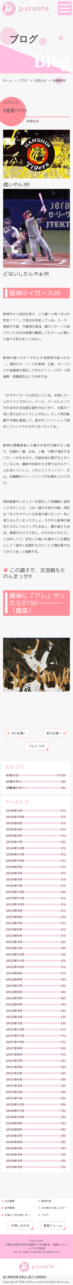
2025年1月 (14, 842)
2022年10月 (15, 967)
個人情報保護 (10, 1277)
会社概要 (10, 1201)
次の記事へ (19, 733)
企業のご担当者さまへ (17, 1215)
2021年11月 (15, 1036)
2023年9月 (14, 911)
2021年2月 (14, 1092)
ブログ (23, 80)
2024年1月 (14, 885)
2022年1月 (14, 1023)
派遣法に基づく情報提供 (33, 1277)
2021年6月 (14, 1067)
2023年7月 (14, 923)
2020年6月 (14, 1142)
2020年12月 (15, 1104)
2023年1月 (14, 948)
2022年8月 (14, 979)
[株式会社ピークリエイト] (25, 8)
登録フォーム (52, 1225)
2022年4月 (14, 1004)
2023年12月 (15, 892)
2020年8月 (14, 1129)
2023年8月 (14, 917)
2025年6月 (14, 823)
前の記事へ (54, 733)
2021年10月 (15, 1042)
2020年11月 (15, 1111)
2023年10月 (15, 904)
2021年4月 (14, 1079)
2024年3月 (14, 879)
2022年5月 (14, 998)
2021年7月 (14, 1061)
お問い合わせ (20, 1225)
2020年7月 (14, 1136)
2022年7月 (14, 986)
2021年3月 (14, 1086)
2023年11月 (15, 898)
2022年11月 (15, 961)
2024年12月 (15, 848)
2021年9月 (14, 1048)
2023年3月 (14, 942)
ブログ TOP (36, 746)
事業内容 (46, 1201)
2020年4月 (14, 1154)
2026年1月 (14, 810)
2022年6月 (14, 992)
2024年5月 (14, 873)
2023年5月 (14, 929)
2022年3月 (14, 1011)
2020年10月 (15, 1117)
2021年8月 (14, 1054)
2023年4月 (14, 936)
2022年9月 (14, 973)
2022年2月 (14, 1017)
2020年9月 (14, 1123)
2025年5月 (14, 829)
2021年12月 (15, 1029)
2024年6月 (14, 867)
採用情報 (10, 1208)
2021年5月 (14, 1073)
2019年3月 (14, 1167)
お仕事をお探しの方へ (54, 1208)
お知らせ (32, 121)
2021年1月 (14, 1098)
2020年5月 (14, 1148)
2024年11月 (15, 854)
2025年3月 (14, 835)
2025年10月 (15, 817)
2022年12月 (15, 954)
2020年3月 (14, 1161)
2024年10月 (15, 860)
